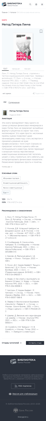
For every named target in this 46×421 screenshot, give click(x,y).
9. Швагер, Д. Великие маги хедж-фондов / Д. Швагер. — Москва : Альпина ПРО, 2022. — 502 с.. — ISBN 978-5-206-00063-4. (23, 319)
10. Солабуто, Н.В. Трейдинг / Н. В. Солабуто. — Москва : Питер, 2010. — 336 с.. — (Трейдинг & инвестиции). (21, 329)
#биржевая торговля (11, 178)
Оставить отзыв (35, 343)
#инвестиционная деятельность (15, 183)
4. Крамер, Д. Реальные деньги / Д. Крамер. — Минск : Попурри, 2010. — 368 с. (21, 258)
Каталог (13, 12)
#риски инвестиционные (12, 188)
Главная (5, 12)
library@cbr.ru (23, 417)
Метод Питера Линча (19, 111)
